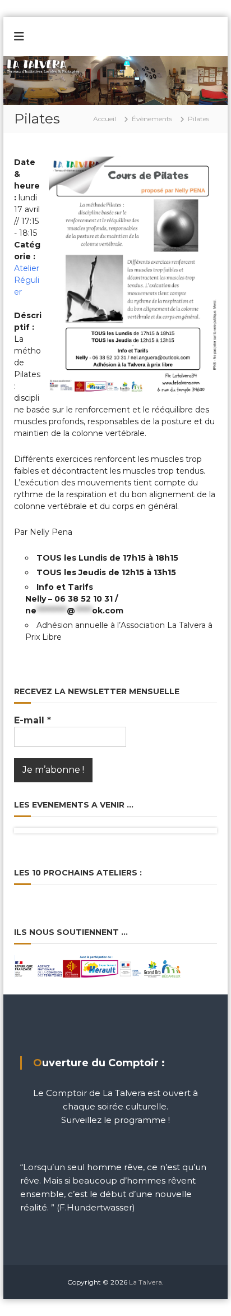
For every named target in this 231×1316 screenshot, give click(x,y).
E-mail (32, 720)
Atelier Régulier (26, 280)
